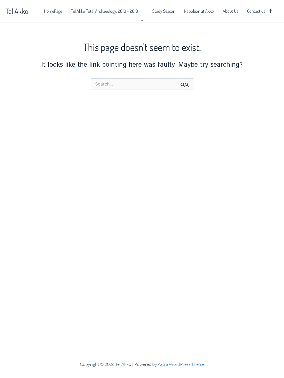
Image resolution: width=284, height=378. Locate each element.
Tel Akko (17, 10)
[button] (140, 11)
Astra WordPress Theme (181, 364)
